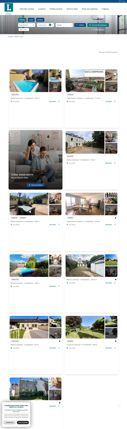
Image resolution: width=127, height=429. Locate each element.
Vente (16, 36)
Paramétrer (9, 422)
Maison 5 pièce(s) (25, 345)
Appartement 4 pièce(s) (83, 221)
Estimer (40, 20)
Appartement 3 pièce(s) (84, 98)
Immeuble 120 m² (21, 403)
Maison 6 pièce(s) (25, 98)
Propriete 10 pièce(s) (82, 345)
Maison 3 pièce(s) (82, 279)
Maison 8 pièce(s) (81, 160)
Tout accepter (22, 422)
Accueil (10, 36)
